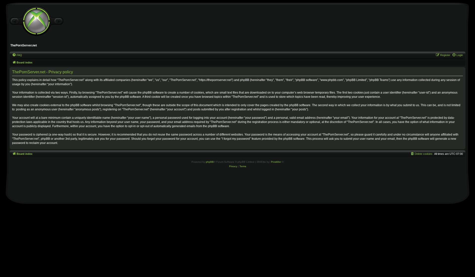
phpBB (210, 161)
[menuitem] (17, 55)
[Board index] (36, 21)
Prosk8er (276, 161)
